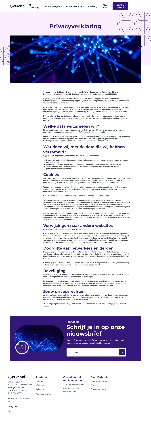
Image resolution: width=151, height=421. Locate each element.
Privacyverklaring (98, 389)
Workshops (41, 385)
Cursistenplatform (44, 394)
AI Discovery (34, 6)
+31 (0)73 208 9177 (17, 390)
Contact (94, 385)
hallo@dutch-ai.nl (16, 387)
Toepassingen (52, 6)
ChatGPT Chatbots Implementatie (71, 389)
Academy (92, 6)
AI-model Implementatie (73, 384)
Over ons (105, 6)
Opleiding (40, 389)
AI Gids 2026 (120, 6)
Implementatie (73, 6)
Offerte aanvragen (99, 381)
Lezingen (40, 381)
